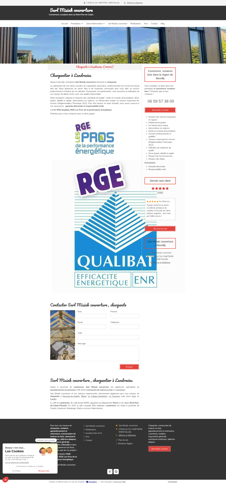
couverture (120, 390)
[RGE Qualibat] (118, 226)
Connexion (172, 481)
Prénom (113, 311)
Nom (80, 311)
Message (82, 343)
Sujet (80, 333)
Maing (83, 396)
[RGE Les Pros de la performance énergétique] (94, 138)
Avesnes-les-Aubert (71, 396)
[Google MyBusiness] (116, 471)
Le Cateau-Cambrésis (97, 396)
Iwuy (134, 396)
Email (80, 322)
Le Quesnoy (114, 396)
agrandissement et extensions (63, 390)
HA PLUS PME (120, 482)
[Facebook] (109, 471)
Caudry (53, 399)
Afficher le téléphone (135, 3)
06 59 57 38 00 (161, 101)
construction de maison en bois (99, 390)
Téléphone (114, 322)
